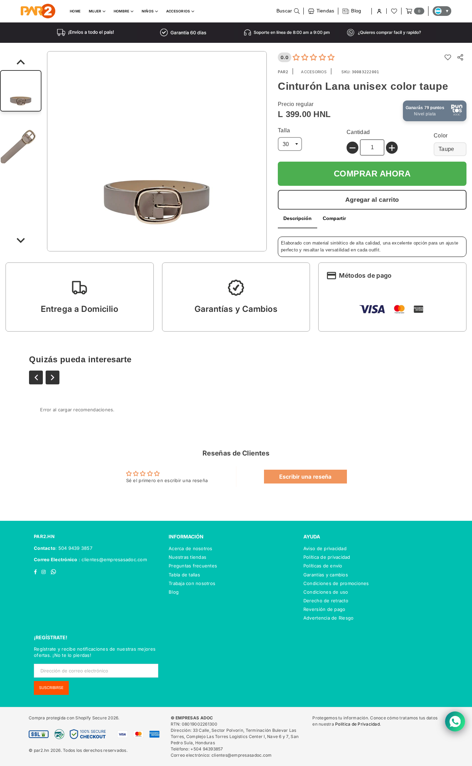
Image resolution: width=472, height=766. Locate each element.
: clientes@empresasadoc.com (112, 559)
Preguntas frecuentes (193, 565)
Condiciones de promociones (336, 583)
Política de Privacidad (357, 724)
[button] (80, 297)
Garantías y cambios (325, 574)
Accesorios (178, 11)
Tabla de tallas (184, 574)
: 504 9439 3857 (73, 548)
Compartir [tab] (334, 218)
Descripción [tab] (297, 218)
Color (440, 135)
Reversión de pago (324, 609)
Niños (148, 11)
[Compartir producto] (460, 57)
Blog (174, 592)
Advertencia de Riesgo (328, 618)
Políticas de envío (322, 565)
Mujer (96, 11)
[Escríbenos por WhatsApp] (455, 721)
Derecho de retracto (325, 600)
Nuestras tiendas (187, 557)
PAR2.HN (44, 536)
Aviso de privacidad (325, 548)
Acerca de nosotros (191, 548)
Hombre (122, 11)
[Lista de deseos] (393, 11)
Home (75, 11)
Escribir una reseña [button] (305, 476)
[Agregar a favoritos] (448, 57)
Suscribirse (51, 687)
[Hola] (378, 11)
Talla (284, 130)
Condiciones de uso (325, 592)
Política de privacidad (326, 557)
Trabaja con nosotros (192, 583)
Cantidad (358, 132)
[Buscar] (288, 11)
